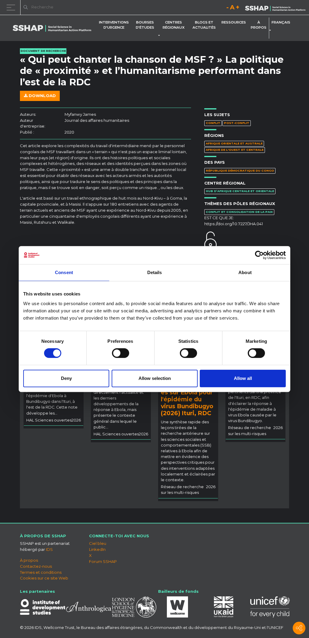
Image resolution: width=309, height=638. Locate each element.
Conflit (213, 123)
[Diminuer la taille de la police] (227, 8)
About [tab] (245, 272)
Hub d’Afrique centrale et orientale (240, 191)
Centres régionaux (174, 25)
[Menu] (12, 7)
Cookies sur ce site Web (44, 578)
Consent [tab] (64, 272)
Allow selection (155, 378)
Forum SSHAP (103, 561)
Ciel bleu (97, 543)
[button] (160, 35)
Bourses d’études (145, 25)
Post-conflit (236, 123)
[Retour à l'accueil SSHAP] (275, 7)
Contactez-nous (36, 566)
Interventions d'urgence (114, 25)
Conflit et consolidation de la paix (239, 211)
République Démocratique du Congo (240, 170)
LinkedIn (97, 549)
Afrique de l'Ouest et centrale (234, 149)
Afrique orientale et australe (234, 143)
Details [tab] (154, 272)
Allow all (243, 378)
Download (41, 95)
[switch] (120, 353)
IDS (49, 549)
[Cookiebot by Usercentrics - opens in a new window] (259, 255)
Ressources (233, 22)
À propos (258, 25)
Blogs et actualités (204, 25)
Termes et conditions (41, 572)
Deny (66, 378)
